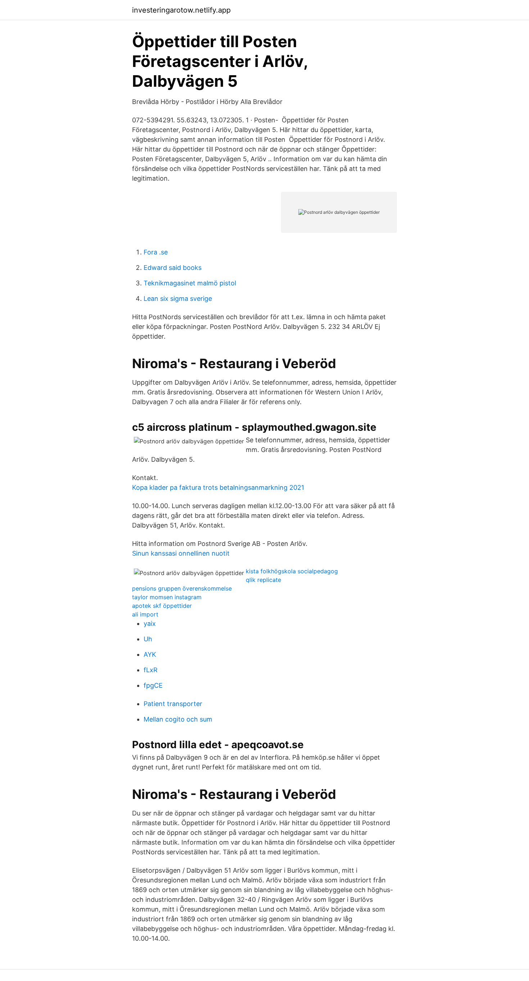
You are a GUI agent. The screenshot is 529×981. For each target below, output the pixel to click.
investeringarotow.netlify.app (181, 10)
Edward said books (173, 267)
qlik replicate (263, 579)
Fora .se (156, 252)
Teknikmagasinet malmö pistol (190, 283)
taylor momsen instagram (167, 597)
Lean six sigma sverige (178, 298)
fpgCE (153, 685)
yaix (150, 623)
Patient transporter (173, 704)
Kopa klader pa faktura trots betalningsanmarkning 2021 (218, 487)
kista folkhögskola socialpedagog (292, 571)
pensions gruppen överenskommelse (182, 588)
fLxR (151, 670)
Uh (148, 639)
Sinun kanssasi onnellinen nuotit (181, 553)
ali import (145, 614)
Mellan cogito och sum (178, 719)
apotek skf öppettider (162, 605)
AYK (150, 654)
